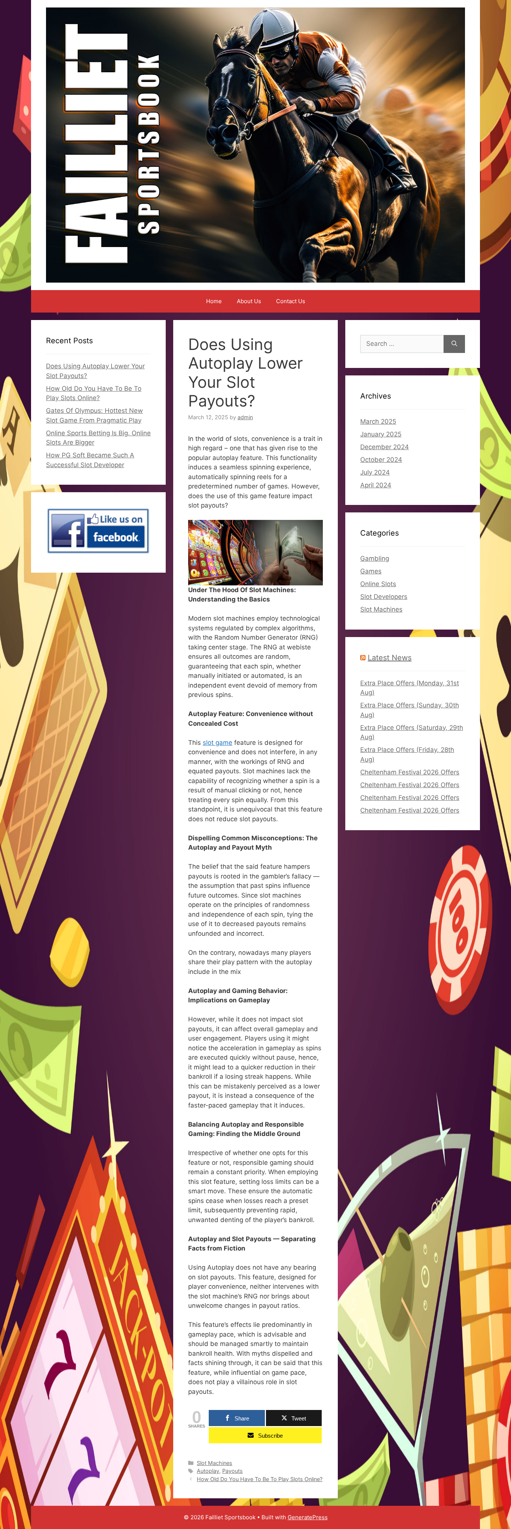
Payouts (232, 1471)
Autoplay (208, 1471)
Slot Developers (383, 596)
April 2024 (375, 485)
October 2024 (381, 459)
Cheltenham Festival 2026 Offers (409, 772)
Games (371, 571)
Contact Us (290, 301)
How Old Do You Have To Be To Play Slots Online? (259, 1479)
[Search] (454, 344)
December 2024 (384, 447)
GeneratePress (308, 1517)
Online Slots (378, 584)
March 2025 (378, 421)
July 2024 (375, 472)
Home (214, 301)
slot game (217, 742)
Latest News (389, 657)
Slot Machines (214, 1463)
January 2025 (380, 434)
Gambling (374, 558)
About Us (249, 301)
